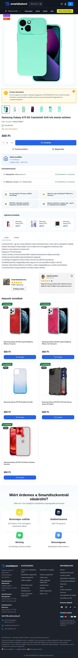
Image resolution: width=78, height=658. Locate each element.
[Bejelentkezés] (65, 4)
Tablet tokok (44, 577)
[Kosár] (70, 4)
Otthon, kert (43, 593)
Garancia (63, 592)
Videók (16, 237)
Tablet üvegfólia (26, 580)
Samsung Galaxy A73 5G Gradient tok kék (18, 402)
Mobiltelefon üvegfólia (47, 570)
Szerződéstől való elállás (68, 595)
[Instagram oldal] (66, 607)
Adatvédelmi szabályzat (67, 578)
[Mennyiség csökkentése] (3, 143)
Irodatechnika (44, 585)
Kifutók (45, 11)
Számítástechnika (26, 585)
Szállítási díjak (14, 162)
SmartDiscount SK (66, 598)
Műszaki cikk (25, 588)
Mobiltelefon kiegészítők (29, 574)
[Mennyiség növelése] (12, 143)
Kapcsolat (63, 584)
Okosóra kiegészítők (46, 574)
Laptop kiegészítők (27, 577)
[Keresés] (41, 4)
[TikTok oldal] (70, 607)
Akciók (38, 11)
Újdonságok (28, 11)
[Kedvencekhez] (35, 336)
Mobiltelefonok (25, 591)
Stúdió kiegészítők (45, 591)
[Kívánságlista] (62, 4)
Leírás (6, 237)
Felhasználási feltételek (67, 581)
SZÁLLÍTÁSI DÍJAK (65, 11)
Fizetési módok (65, 575)
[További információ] (74, 91)
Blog (52, 11)
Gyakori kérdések (65, 589)
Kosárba (47, 143)
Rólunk (62, 570)
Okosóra (42, 588)
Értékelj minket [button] (18, 289)
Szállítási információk (67, 572)
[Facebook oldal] (61, 607)
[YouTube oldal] (74, 607)
